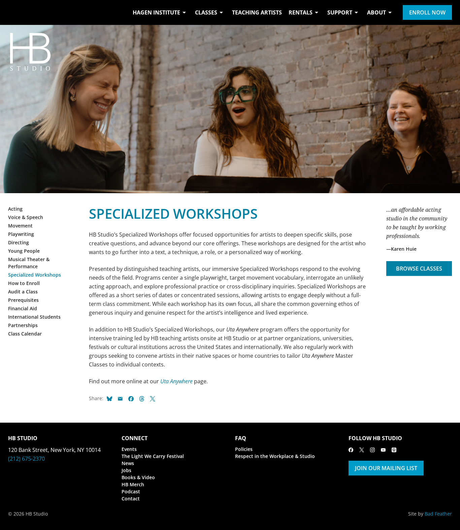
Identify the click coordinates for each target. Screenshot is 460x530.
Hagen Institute (156, 12)
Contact (131, 498)
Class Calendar (25, 333)
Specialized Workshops (34, 275)
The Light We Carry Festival (153, 456)
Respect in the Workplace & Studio (275, 456)
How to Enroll (24, 283)
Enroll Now (427, 12)
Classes (206, 12)
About (376, 12)
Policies (244, 449)
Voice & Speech (25, 217)
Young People (24, 251)
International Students (34, 317)
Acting (15, 209)
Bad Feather (438, 513)
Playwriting (21, 234)
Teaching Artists (257, 12)
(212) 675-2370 (26, 458)
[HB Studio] (15, 12)
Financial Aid (22, 308)
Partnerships (23, 325)
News (128, 463)
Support (339, 12)
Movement (20, 225)
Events (129, 449)
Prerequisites (23, 300)
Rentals (301, 12)
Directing (18, 242)
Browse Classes (419, 268)
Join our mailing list (386, 468)
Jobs (126, 470)
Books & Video (138, 477)
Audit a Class (23, 291)
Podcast (131, 491)
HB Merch (133, 484)
